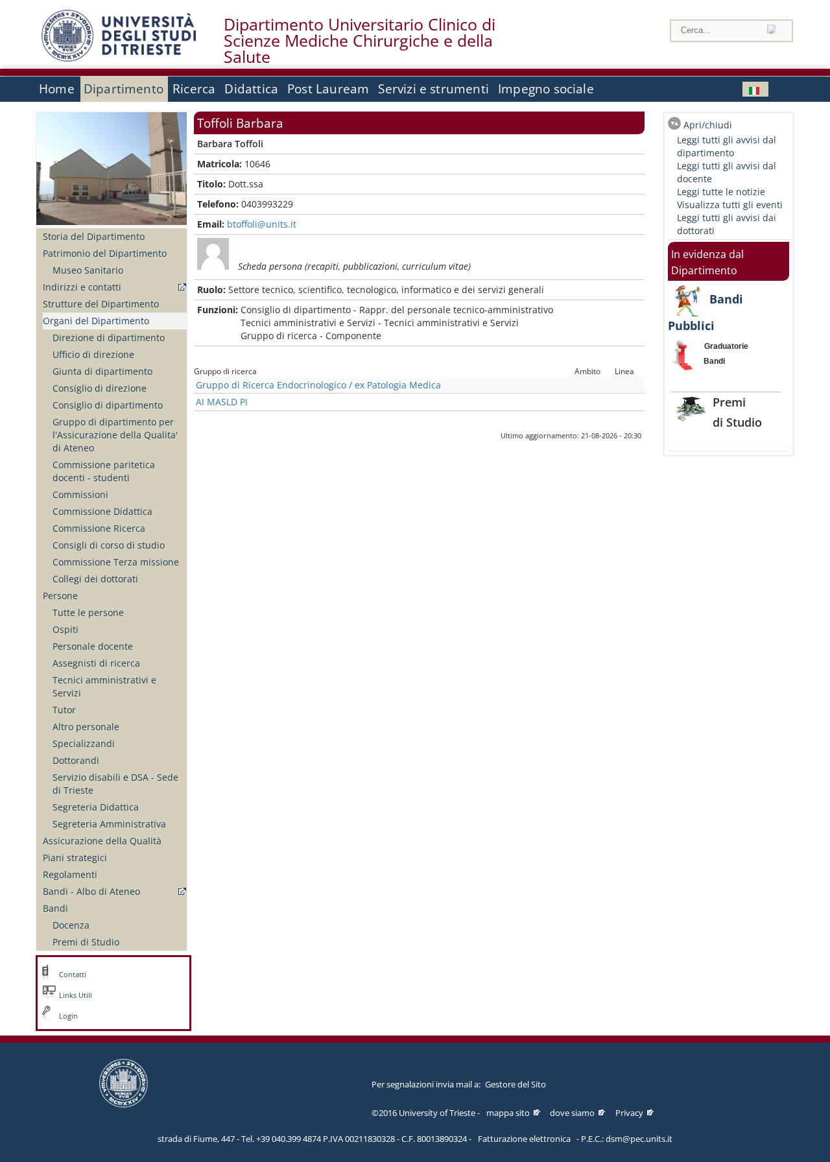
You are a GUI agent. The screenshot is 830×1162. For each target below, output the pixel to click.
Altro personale (86, 726)
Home (57, 88)
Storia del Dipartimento (94, 236)
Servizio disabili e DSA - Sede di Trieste (115, 783)
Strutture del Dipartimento (101, 304)
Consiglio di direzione (100, 388)
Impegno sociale (546, 88)
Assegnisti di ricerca (96, 663)
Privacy (629, 1113)
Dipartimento (123, 88)
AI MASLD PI (222, 402)
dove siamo (572, 1113)
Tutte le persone (88, 612)
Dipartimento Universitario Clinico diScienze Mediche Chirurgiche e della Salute (359, 40)
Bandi (55, 908)
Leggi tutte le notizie (721, 191)
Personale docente (93, 646)
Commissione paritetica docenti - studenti (104, 471)
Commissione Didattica (102, 511)
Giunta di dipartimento (102, 371)
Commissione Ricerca (99, 528)
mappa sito (508, 1113)
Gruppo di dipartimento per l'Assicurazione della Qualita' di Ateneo (115, 435)
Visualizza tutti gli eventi (730, 204)
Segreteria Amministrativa (109, 824)
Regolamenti (70, 874)
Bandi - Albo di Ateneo (91, 891)
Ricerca (193, 88)
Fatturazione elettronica (524, 1138)
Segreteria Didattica (96, 807)
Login (68, 1016)
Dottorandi (76, 760)
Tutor (64, 710)
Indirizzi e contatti (82, 287)
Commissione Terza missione (116, 562)
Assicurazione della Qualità (102, 841)
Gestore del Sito (515, 1084)
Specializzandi (84, 743)
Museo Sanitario (88, 270)
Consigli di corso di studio (109, 545)
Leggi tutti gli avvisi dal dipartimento (726, 146)
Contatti (72, 974)
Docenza (71, 925)
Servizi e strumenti (433, 88)
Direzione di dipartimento (109, 337)
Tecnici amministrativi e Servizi (104, 686)
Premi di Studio (86, 942)
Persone (60, 595)
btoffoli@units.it (261, 224)
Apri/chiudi (707, 125)
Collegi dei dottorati (95, 579)
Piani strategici (75, 857)
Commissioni (80, 494)
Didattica (251, 88)
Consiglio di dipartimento (108, 405)
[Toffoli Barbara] (755, 89)
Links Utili (75, 995)
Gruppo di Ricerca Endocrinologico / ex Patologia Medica (318, 385)
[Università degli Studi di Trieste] (119, 58)
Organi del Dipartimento (96, 320)
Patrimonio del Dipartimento (105, 253)
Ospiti (65, 629)
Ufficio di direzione (93, 354)
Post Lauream (328, 88)
